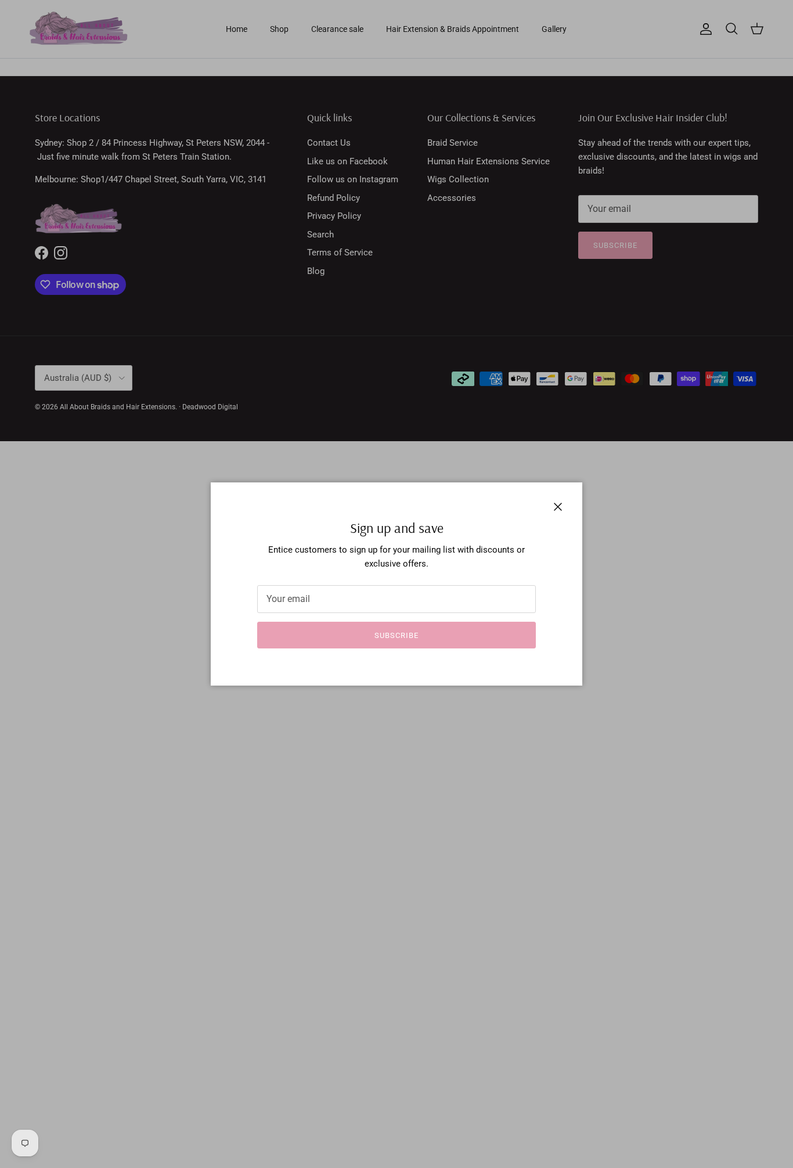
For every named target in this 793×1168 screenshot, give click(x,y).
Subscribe (396, 635)
